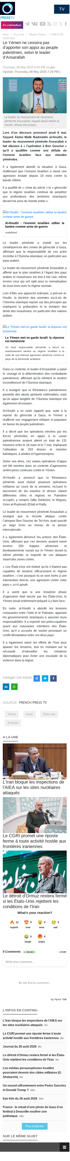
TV (61, 9)
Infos (6, 34)
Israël (29, 714)
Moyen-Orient (37, 34)
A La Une (19, 34)
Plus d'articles (35, 1126)
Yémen (12, 714)
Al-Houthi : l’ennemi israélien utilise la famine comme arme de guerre (34, 225)
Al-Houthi (13, 722)
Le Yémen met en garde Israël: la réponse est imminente (34, 339)
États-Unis (49, 714)
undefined (11, 232)
